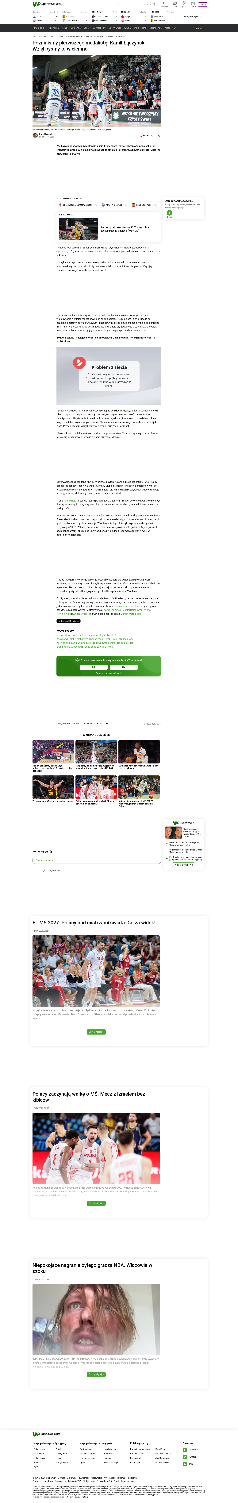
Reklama (121, 1478)
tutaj (86, 1497)
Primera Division (87, 1458)
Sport (116, 1481)
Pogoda (36, 1481)
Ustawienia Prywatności (103, 1478)
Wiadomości (106, 1481)
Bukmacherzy (99, 28)
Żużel (86, 28)
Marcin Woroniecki (131, 613)
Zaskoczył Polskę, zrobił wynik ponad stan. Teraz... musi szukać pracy (94, 639)
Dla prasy (71, 1478)
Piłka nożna (53, 28)
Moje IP (94, 1481)
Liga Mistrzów (110, 1449)
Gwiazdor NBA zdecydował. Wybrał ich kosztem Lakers (138, 767)
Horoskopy (48, 1481)
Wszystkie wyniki (191, 16)
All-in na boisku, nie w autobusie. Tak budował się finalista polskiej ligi (94, 642)
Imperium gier (127, 1481)
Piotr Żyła (135, 1462)
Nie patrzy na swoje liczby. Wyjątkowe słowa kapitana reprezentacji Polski (94, 767)
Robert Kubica (137, 1453)
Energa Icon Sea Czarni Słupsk (69, 724)
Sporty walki (115, 28)
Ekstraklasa (85, 1449)
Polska (99, 724)
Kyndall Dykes (80, 613)
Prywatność (84, 1478)
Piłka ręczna (140, 28)
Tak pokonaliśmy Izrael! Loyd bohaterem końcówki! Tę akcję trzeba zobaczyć (52, 768)
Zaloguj (203, 4)
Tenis (64, 28)
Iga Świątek (136, 1458)
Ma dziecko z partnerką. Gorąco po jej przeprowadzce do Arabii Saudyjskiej (185, 858)
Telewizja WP (74, 1481)
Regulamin (132, 1478)
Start (34, 36)
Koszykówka (155, 28)
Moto (167, 28)
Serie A (107, 1458)
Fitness (37, 1462)
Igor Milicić (70, 500)
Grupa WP (51, 1478)
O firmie (61, 1478)
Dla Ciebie (39, 28)
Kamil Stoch (161, 1449)
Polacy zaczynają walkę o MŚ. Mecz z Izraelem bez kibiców (94, 802)
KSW (36, 1467)
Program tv (60, 1481)
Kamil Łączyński (57, 36)
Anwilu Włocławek (105, 251)
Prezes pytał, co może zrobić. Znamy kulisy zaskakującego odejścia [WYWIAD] (125, 229)
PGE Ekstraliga (111, 1462)
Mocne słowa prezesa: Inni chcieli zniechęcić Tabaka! (86, 635)
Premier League (87, 1453)
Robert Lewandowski (140, 1449)
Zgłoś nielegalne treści (52, 870)
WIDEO (127, 28)
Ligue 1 (83, 1462)
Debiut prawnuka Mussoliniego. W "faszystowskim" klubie (184, 843)
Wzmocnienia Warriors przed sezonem (53, 801)
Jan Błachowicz (163, 1458)
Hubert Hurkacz (163, 1462)
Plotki (86, 1481)
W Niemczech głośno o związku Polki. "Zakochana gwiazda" (185, 851)
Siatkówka (76, 28)
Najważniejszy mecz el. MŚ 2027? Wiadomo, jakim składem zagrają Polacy (135, 804)
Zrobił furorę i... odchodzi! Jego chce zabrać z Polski (84, 646)
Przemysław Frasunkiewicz (128, 606)
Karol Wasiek (46, 134)
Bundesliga (109, 1453)
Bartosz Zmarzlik (163, 1453)
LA (175, 28)
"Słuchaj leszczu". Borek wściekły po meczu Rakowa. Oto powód (192, 833)
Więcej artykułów (183, 865)
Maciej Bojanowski (132, 609)
